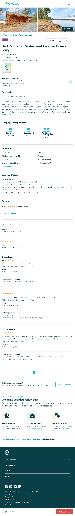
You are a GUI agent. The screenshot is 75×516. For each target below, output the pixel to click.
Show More (6, 114)
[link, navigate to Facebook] (6, 486)
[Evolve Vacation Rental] (12, 4)
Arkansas (26, 439)
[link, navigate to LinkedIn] (19, 486)
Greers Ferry (36, 439)
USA (18, 439)
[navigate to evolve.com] (7, 452)
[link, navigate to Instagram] (10, 486)
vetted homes (7, 430)
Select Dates (64, 512)
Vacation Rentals (8, 439)
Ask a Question (64, 385)
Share (64, 41)
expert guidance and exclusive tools (34, 429)
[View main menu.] (69, 4)
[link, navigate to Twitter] (15, 486)
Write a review (10, 214)
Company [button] (9, 471)
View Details (6, 513)
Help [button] (7, 476)
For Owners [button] (10, 459)
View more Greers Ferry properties (18, 35)
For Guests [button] (10, 465)
